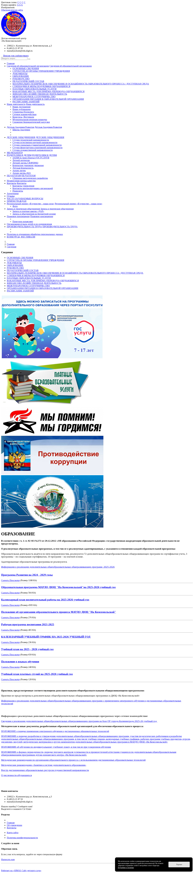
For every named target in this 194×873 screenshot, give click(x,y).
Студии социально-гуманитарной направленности (37, 145)
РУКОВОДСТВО (21, 78)
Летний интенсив (21, 160)
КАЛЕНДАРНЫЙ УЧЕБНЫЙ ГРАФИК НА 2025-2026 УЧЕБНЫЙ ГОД (45, 636)
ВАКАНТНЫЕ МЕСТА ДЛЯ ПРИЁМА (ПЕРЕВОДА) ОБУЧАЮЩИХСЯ (48, 91)
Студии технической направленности (30, 140)
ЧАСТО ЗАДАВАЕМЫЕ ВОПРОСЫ (25, 198)
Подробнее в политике (126, 868)
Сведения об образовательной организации (28, 66)
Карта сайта (12, 832)
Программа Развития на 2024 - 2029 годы (27, 574)
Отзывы (11, 196)
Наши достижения (21, 107)
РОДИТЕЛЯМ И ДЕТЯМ (19, 155)
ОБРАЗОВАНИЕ (20, 76)
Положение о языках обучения (20, 661)
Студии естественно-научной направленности (34, 142)
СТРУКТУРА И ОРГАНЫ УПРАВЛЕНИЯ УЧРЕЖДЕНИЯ (41, 71)
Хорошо (179, 864)
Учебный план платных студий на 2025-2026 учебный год (37, 674)
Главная (10, 63)
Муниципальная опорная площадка (29, 119)
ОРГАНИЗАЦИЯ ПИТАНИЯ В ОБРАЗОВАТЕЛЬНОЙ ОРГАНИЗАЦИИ (48, 99)
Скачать (5, 580)
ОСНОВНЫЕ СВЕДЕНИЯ (25, 68)
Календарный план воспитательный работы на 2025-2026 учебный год (45, 599)
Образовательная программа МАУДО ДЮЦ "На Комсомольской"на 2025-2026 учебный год (58, 587)
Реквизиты (17, 191)
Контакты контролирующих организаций (32, 188)
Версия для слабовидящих (16, 55)
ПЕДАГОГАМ (14, 175)
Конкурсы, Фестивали (23, 117)
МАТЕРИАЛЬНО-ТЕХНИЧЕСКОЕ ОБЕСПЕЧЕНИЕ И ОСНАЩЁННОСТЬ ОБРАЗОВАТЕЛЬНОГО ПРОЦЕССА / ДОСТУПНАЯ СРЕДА (80, 84)
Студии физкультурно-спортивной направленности (37, 147)
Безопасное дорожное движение (28, 165)
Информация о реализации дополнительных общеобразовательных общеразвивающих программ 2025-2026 (58, 567)
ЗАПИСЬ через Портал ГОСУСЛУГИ (30, 158)
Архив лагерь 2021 (21, 173)
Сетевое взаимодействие (24, 114)
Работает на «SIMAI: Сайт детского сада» (21, 870)
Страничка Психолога (23, 112)
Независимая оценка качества (21, 181)
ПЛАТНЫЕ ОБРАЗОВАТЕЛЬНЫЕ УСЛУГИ (34, 89)
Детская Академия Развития (20, 127)
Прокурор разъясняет (22, 221)
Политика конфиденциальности (22, 837)
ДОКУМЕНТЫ (19, 73)
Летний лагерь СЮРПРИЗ (25, 163)
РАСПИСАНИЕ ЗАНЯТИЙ (25, 101)
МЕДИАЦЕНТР (15, 152)
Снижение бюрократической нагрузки (31, 122)
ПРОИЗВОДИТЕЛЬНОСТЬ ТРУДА (24, 226)
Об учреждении (14, 825)
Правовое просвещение (18, 216)
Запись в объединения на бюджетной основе (34, 214)
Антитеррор (13, 193)
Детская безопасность (23, 168)
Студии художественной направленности (32, 150)
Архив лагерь (19, 170)
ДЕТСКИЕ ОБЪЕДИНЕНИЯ (21, 137)
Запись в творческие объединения (23, 209)
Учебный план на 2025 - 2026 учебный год (27, 649)
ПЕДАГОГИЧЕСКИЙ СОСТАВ (28, 81)
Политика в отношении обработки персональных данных (35, 234)
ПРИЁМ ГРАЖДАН (16, 201)
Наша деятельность (16, 104)
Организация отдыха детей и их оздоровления (29, 224)
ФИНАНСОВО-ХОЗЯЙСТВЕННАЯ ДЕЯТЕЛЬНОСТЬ (39, 94)
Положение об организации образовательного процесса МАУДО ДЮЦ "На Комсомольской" (58, 611)
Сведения (11, 247)
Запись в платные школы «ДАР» (28, 211)
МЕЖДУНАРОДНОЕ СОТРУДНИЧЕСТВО (34, 96)
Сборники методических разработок (30, 178)
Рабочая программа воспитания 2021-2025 (27, 624)
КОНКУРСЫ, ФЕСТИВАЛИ (21, 237)
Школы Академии (21, 129)
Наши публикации (21, 109)
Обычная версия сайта (12, 10)
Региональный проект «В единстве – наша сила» (30, 203)
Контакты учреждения (23, 186)
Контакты (11, 183)
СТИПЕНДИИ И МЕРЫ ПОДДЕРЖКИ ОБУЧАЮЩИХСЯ (41, 86)
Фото (15, 206)
